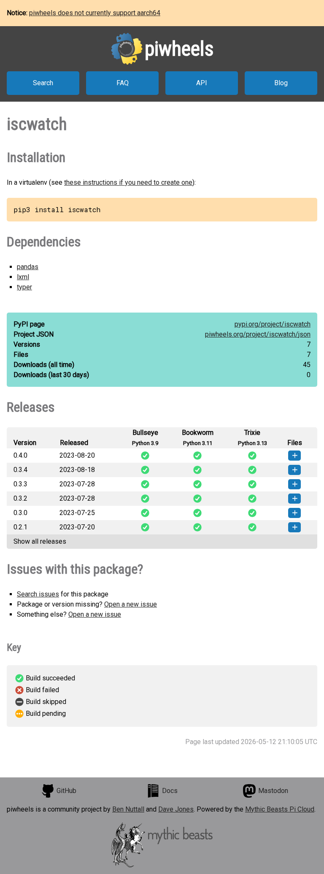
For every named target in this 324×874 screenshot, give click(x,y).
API (201, 83)
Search (43, 83)
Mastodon (273, 791)
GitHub (66, 791)
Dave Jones (176, 809)
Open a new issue (130, 604)
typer (24, 287)
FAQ (122, 83)
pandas (27, 267)
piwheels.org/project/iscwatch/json (257, 334)
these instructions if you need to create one (128, 182)
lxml (23, 277)
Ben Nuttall (128, 809)
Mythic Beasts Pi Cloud (279, 809)
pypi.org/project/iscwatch (272, 324)
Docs (170, 791)
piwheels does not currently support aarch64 (94, 13)
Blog (281, 83)
